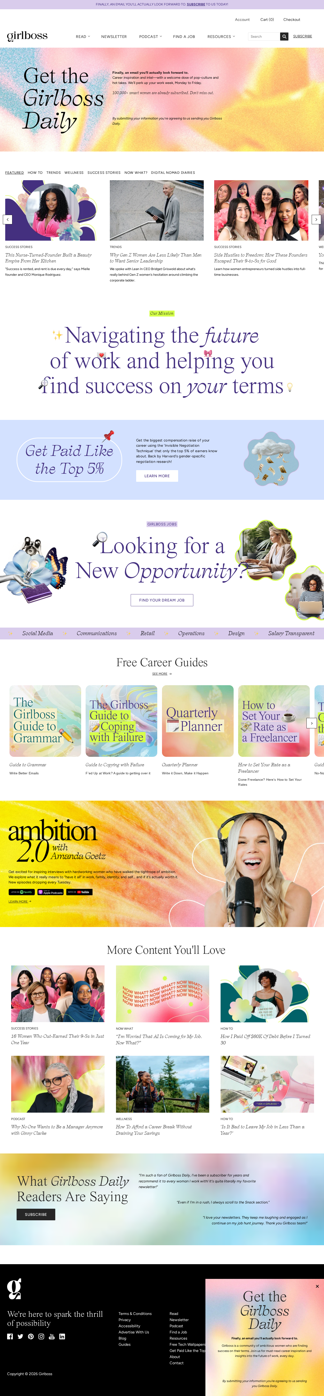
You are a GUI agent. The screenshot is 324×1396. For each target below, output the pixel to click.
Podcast (148, 36)
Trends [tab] (53, 172)
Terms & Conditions (135, 1313)
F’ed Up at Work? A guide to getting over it (118, 773)
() (267, 19)
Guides (124, 1344)
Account (242, 19)
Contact (177, 1363)
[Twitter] (20, 1337)
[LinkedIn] (62, 1338)
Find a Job (184, 36)
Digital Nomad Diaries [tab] (173, 172)
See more (159, 673)
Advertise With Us (134, 1332)
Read (81, 36)
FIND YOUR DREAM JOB (162, 600)
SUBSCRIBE (196, 4)
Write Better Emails (24, 773)
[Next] (311, 723)
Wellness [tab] (74, 172)
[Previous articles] (7, 219)
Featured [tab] (14, 172)
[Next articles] (316, 219)
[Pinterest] (31, 1338)
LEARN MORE (157, 476)
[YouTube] (52, 1338)
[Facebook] (10, 1338)
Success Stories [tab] (104, 172)
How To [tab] (35, 172)
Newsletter (114, 36)
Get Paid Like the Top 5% (191, 1350)
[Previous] (12, 723)
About (175, 1357)
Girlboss (45, 1374)
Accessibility (129, 1326)
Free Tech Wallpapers (188, 1344)
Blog (122, 1338)
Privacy (125, 1320)
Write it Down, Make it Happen (185, 773)
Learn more (18, 901)
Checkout (291, 19)
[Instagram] (41, 1338)
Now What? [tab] (136, 172)
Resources (219, 36)
